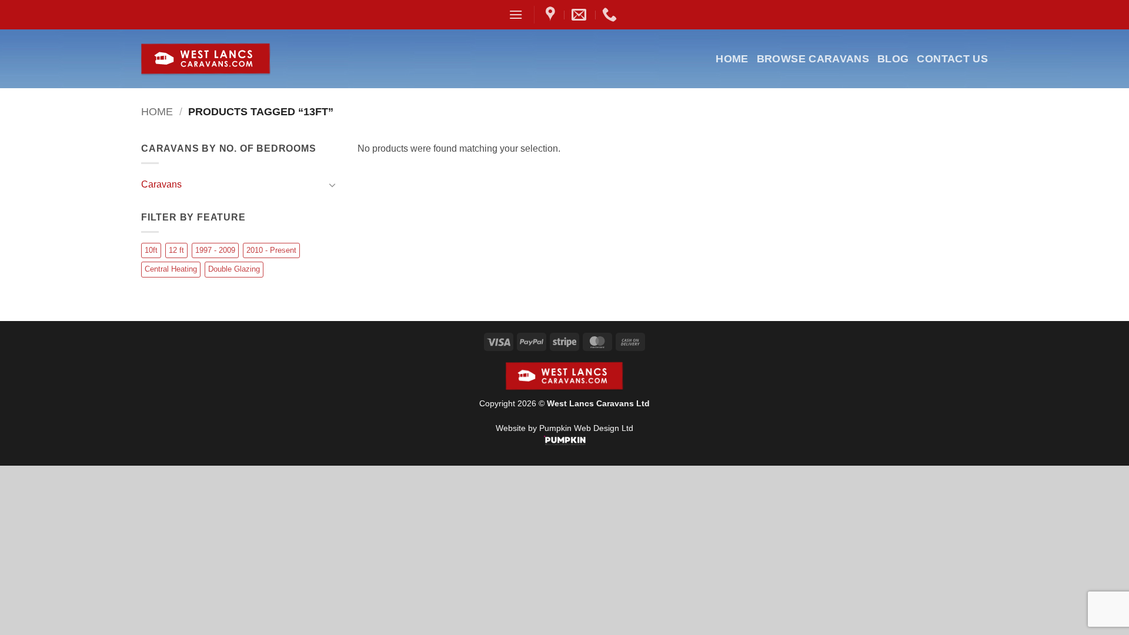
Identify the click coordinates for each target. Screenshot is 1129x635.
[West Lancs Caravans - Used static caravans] (234, 59)
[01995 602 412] (611, 14)
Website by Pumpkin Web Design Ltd (564, 428)
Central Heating (171, 269)
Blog (892, 59)
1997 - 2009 (215, 250)
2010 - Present (271, 250)
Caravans (161, 184)
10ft (151, 250)
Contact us (952, 59)
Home (732, 59)
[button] (516, 14)
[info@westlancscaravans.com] (580, 14)
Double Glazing (234, 269)
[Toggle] (333, 185)
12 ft (176, 250)
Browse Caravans (813, 59)
